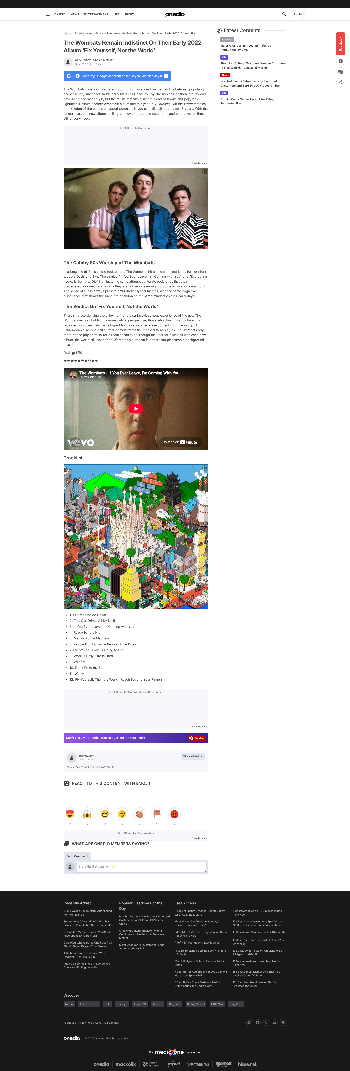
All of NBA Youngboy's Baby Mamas (197, 942)
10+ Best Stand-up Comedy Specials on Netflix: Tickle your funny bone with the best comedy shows (257, 925)
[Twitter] (265, 1022)
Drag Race (235, 1004)
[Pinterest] (283, 1022)
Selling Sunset (196, 1004)
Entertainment (83, 33)
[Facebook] (257, 1022)
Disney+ (122, 1004)
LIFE (116, 14)
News (67, 33)
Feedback (70, 1022)
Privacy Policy (85, 1022)
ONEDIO (59, 14)
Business (227, 39)
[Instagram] (248, 1022)
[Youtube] (274, 1022)
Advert (99, 1022)
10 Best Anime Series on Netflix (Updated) (259, 932)
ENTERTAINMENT (96, 14)
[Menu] (48, 14)
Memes (157, 1004)
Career (108, 1022)
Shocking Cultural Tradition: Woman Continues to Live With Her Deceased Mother (253, 65)
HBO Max (217, 1004)
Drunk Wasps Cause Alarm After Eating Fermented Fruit (247, 101)
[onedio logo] (175, 14)
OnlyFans (175, 1004)
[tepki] (70, 814)
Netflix (69, 1004)
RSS (116, 1022)
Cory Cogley (94, 59)
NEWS (74, 14)
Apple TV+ (139, 1004)
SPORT (129, 14)
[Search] (284, 14)
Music (100, 33)
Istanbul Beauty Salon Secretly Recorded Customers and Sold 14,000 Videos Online (250, 83)
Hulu (107, 1004)
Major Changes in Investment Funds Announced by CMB (245, 47)
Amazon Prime (89, 1004)
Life (224, 57)
